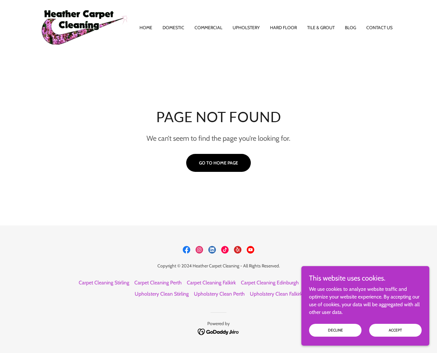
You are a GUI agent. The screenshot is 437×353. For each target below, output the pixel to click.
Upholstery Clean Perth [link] (219, 294)
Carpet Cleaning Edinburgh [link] (270, 283)
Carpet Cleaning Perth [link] (158, 283)
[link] (85, 27)
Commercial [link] (208, 27)
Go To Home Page (218, 163)
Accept (395, 330)
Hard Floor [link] (283, 27)
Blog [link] (350, 27)
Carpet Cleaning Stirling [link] (104, 283)
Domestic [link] (173, 27)
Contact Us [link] (379, 27)
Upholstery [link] (246, 27)
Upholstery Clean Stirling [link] (162, 294)
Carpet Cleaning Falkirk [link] (211, 283)
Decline (335, 330)
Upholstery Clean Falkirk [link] (276, 294)
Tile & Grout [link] (321, 27)
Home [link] (145, 27)
